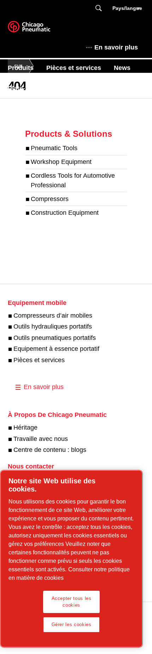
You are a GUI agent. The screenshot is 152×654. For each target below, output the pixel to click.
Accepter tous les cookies (72, 601)
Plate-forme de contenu (43, 88)
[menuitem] (27, 68)
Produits (21, 67)
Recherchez (98, 8)
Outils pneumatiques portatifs (54, 337)
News (122, 67)
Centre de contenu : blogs (49, 449)
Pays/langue (126, 8)
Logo (38, 29)
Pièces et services (73, 67)
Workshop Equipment (61, 161)
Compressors (50, 198)
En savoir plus (116, 47)
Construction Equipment (65, 212)
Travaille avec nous (40, 438)
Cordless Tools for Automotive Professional (73, 180)
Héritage (25, 427)
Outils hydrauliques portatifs (52, 326)
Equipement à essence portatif (56, 348)
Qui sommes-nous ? (38, 108)
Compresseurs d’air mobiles (52, 315)
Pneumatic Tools (54, 148)
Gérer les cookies (72, 624)
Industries (97, 108)
